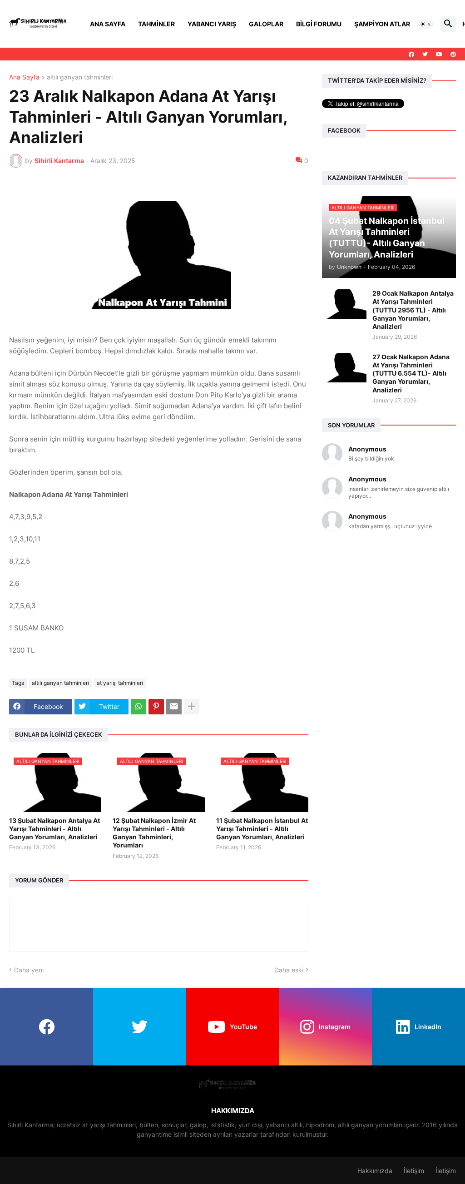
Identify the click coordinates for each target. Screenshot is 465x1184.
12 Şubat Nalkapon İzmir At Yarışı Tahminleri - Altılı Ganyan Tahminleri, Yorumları (154, 833)
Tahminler (156, 24)
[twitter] (425, 54)
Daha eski (288, 970)
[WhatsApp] (138, 706)
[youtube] (439, 54)
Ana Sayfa (107, 24)
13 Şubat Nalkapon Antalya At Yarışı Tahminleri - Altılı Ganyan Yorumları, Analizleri (54, 829)
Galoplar (266, 24)
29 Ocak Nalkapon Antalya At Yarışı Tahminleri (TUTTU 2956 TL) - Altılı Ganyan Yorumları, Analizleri (413, 309)
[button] (426, 24)
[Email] (174, 706)
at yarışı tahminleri (120, 682)
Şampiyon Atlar (382, 24)
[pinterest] (453, 54)
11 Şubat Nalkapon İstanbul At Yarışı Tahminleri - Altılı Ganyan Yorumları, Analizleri (262, 829)
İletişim (414, 1170)
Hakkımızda (374, 1170)
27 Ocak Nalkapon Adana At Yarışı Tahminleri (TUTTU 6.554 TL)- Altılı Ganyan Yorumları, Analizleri (411, 373)
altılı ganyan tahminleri (80, 77)
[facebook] (411, 54)
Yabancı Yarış (212, 24)
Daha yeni (29, 970)
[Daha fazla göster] (191, 706)
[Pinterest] (156, 706)
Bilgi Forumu (318, 24)
